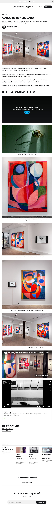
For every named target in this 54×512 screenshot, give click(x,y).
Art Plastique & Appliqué (23, 7)
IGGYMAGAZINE (6, 431)
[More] (3, 7)
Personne (4, 14)
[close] (52, 2)
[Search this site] (36, 7)
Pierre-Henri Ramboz (12, 26)
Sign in (40, 6)
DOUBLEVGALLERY (7, 429)
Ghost (30, 482)
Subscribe (47, 7)
